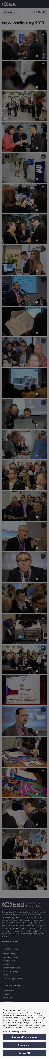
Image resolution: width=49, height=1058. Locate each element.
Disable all (24, 1045)
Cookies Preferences (24, 1036)
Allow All (24, 1052)
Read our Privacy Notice (14, 1031)
